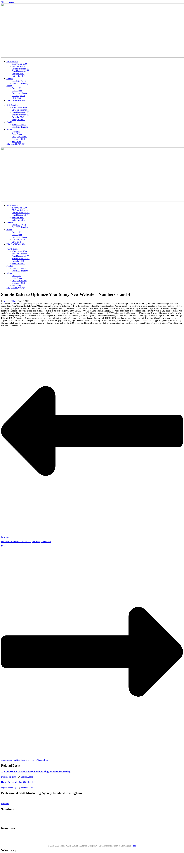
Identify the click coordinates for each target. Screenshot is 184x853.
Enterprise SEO (18, 76)
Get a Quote (17, 91)
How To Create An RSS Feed (17, 782)
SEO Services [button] (12, 61)
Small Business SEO (20, 71)
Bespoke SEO (18, 73)
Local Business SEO (20, 69)
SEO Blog (16, 98)
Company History (19, 93)
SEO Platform (7, 815)
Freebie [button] (9, 78)
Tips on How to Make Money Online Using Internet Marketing (35, 771)
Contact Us (16, 88)
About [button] (9, 86)
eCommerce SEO (19, 64)
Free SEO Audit (19, 81)
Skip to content (7, 2)
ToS (134, 846)
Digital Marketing (8, 777)
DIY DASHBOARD (15, 100)
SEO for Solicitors (19, 66)
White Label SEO (8, 817)
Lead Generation (8, 822)
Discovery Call (18, 95)
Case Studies (6, 839)
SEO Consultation (9, 820)
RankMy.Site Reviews (10, 841)
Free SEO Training (20, 83)
